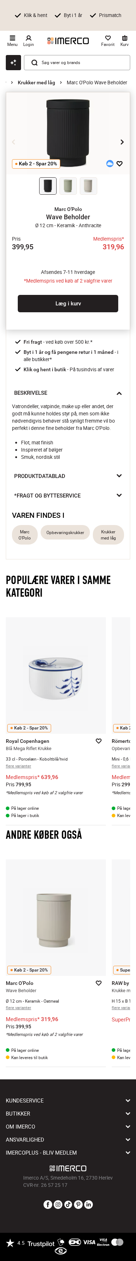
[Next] (122, 142)
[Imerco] (68, 41)
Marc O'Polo (24, 535)
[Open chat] (13, 62)
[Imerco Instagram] (58, 1205)
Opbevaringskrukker (65, 532)
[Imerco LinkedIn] (88, 1205)
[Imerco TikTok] (68, 1205)
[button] (68, 209)
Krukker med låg (36, 82)
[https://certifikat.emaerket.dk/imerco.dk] (60, 1251)
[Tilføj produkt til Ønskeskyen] (110, 163)
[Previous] (13, 142)
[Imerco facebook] (48, 1205)
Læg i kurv (68, 303)
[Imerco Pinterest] (78, 1205)
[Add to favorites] (119, 163)
